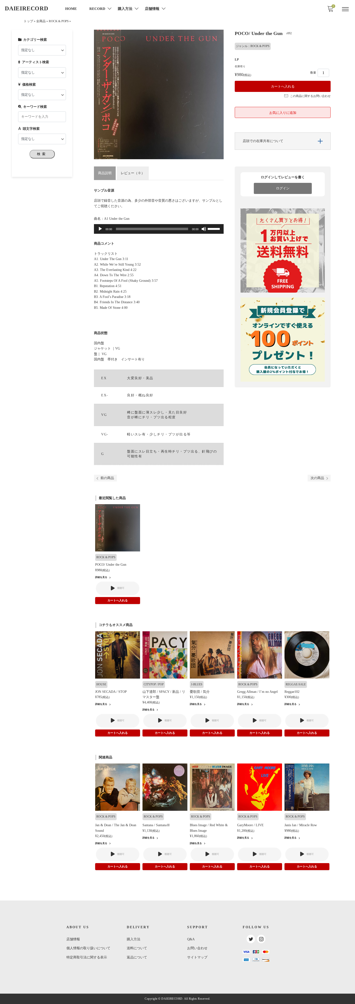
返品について (137, 957)
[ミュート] (203, 229)
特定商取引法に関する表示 (86, 957)
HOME (71, 9)
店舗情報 (73, 939)
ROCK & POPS (59, 21)
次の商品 (317, 478)
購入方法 (133, 939)
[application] (159, 229)
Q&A (191, 939)
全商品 (41, 21)
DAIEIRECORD (26, 8)
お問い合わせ (197, 948)
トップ (28, 21)
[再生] (100, 229)
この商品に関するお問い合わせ (310, 96)
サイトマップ (197, 957)
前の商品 (107, 478)
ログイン (283, 188)
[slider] (214, 228)
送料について (137, 948)
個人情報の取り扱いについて (88, 948)
